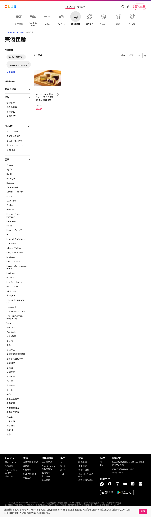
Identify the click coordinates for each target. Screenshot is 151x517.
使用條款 (82, 466)
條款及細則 (83, 470)
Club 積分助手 (29, 474)
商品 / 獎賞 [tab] (10, 89)
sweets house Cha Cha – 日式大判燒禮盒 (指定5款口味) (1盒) (45, 97)
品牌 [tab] (7, 159)
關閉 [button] (143, 511)
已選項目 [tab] (9, 50)
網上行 (63, 470)
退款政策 (46, 472)
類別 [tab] (7, 97)
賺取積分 (27, 466)
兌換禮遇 (27, 470)
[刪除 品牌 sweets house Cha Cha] (28, 63)
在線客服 (46, 480)
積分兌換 (27, 477)
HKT (62, 474)
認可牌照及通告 (85, 480)
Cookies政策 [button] (43, 512)
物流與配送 (47, 462)
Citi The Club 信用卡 (11, 471)
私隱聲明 (82, 462)
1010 (62, 466)
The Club (70, 6)
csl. (61, 462)
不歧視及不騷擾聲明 (85, 475)
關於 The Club (11, 462)
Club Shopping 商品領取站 (49, 467)
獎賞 (22, 32)
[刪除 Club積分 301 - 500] (23, 57)
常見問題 (46, 476)
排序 (123, 55)
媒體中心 (9, 476)
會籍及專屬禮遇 (30, 462)
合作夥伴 (81, 6)
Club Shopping (11, 32)
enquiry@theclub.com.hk (123, 469)
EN (101, 465)
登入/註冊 (140, 6)
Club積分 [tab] (10, 126)
